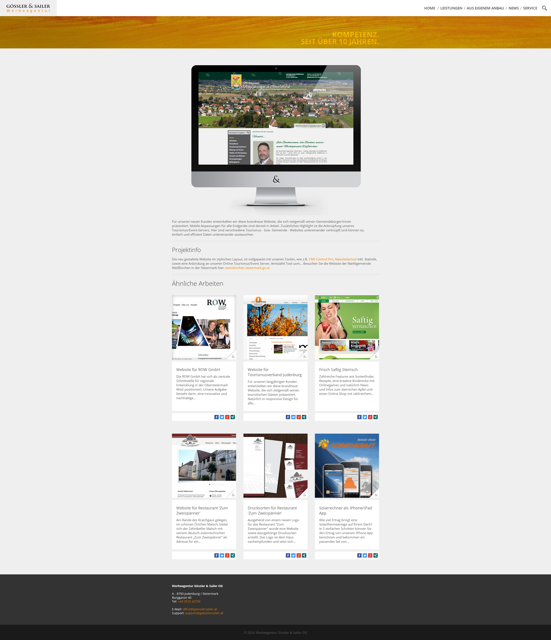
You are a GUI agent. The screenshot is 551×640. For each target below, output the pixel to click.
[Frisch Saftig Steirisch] (347, 358)
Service (530, 8)
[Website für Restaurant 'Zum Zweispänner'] (204, 496)
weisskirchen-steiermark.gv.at (247, 268)
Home (429, 8)
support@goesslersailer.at (204, 613)
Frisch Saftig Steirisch (338, 369)
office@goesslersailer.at (200, 609)
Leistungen (451, 8)
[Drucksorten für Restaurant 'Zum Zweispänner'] (275, 496)
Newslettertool (346, 259)
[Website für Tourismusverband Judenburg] (275, 358)
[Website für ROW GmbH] (204, 358)
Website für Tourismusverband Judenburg (275, 372)
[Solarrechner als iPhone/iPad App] (347, 496)
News (514, 8)
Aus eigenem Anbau (485, 8)
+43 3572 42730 (189, 601)
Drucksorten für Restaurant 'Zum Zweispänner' (272, 510)
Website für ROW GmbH (198, 369)
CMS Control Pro (321, 259)
